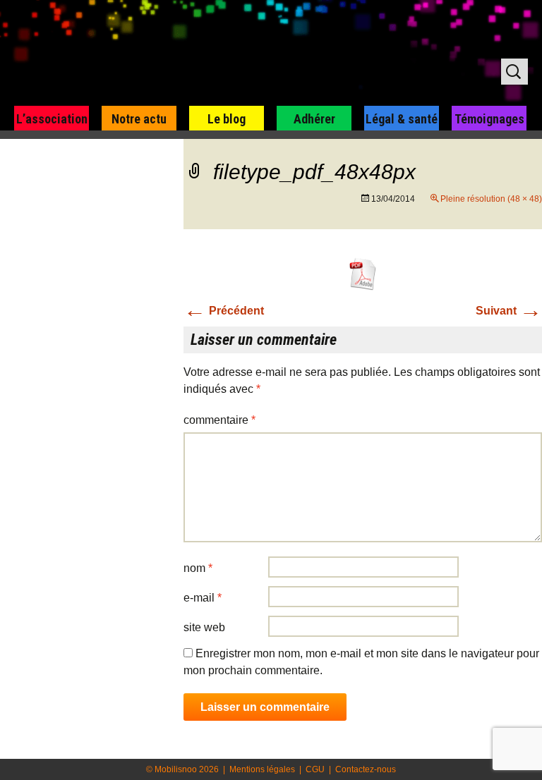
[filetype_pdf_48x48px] (363, 273)
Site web (204, 627)
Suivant (509, 311)
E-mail (202, 598)
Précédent (223, 311)
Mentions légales (262, 769)
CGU (315, 769)
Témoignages (489, 118)
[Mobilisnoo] (181, 53)
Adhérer (314, 118)
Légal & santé (402, 118)
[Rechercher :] (514, 72)
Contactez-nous (365, 769)
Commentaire (219, 420)
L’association (52, 118)
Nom (197, 568)
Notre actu (139, 118)
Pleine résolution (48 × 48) (491, 199)
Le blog (226, 118)
